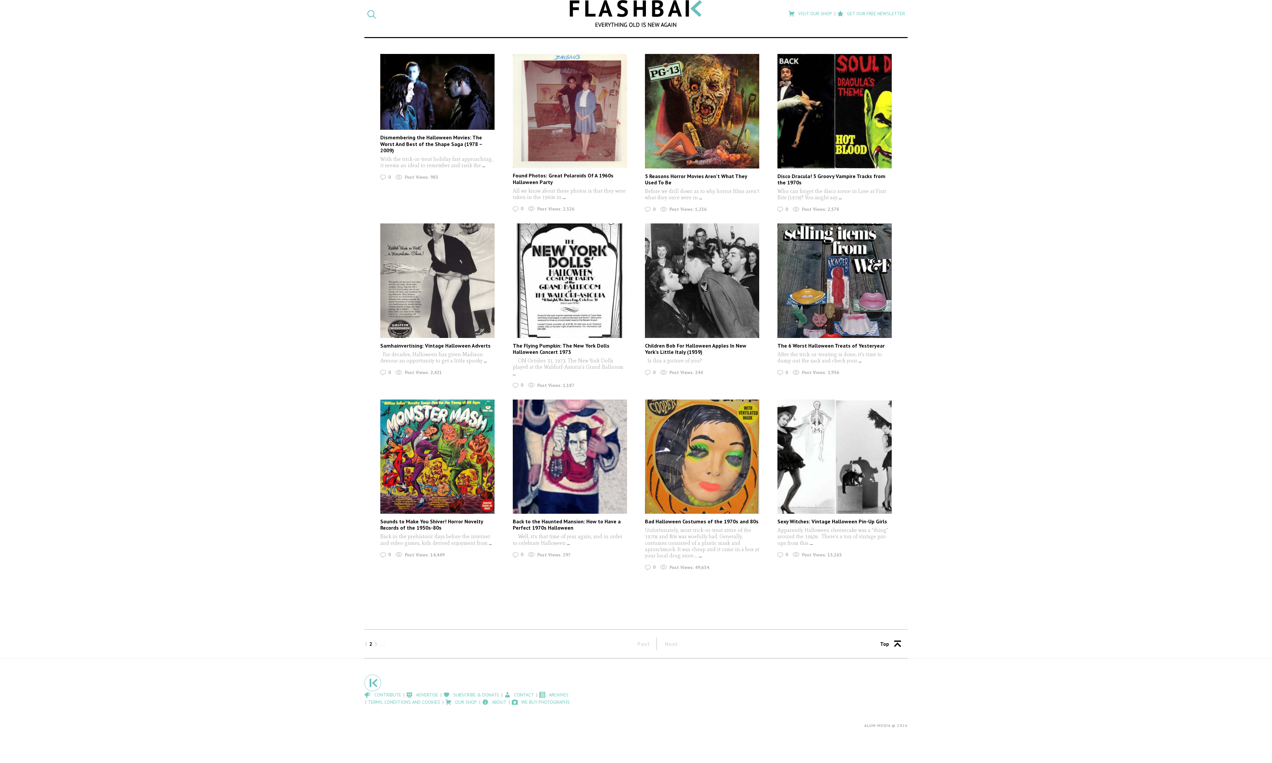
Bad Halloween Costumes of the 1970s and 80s (702, 521)
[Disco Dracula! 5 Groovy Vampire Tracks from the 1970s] (834, 111)
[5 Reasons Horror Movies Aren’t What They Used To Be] (702, 111)
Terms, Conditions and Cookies (404, 702)
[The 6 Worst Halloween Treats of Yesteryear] (834, 280)
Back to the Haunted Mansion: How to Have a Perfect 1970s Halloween (567, 524)
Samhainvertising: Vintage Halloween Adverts (435, 345)
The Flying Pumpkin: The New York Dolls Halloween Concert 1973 (561, 348)
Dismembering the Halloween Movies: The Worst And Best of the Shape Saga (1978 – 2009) (431, 143)
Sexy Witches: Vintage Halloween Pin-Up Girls (832, 521)
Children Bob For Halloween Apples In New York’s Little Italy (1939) (695, 348)
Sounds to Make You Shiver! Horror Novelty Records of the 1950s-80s (431, 524)
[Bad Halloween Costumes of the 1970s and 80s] (702, 457)
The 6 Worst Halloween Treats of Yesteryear (831, 345)
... (483, 165)
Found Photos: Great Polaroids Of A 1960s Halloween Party (563, 178)
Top (884, 644)
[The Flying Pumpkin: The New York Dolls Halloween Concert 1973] (570, 280)
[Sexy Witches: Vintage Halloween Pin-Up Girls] (834, 457)
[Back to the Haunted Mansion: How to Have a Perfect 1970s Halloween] (570, 457)
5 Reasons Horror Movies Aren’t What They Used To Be (696, 179)
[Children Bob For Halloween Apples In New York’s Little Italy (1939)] (702, 280)
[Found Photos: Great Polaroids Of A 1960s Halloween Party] (570, 111)
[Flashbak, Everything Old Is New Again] (636, 13)
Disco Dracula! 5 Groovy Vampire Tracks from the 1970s (831, 179)
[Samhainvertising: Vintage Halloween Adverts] (437, 280)
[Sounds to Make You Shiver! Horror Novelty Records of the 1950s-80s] (437, 457)
